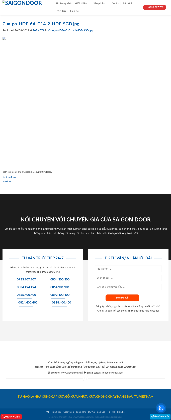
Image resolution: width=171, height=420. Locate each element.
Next (7, 181)
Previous (9, 177)
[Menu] (91, 11)
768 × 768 (39, 30)
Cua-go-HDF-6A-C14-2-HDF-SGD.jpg (70, 30)
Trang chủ (65, 3)
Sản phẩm (99, 3)
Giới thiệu (81, 3)
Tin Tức (61, 11)
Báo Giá (127, 3)
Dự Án (115, 3)
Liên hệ (74, 11)
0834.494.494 (12, 416)
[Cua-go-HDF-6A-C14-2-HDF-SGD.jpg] (67, 100)
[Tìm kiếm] (83, 11)
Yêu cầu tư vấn (161, 416)
